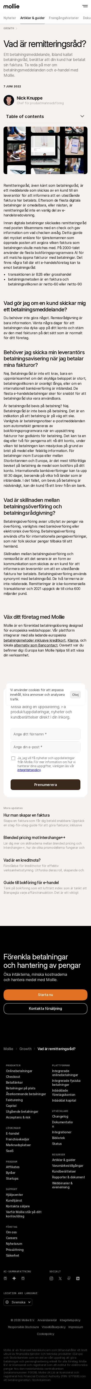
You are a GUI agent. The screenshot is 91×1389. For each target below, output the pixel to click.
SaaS (9, 1151)
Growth (9, 28)
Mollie (8, 1049)
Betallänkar (14, 1082)
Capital (11, 1106)
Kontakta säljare (18, 1206)
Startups (12, 1178)
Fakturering (14, 1100)
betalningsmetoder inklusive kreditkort (35, 640)
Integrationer (61, 1132)
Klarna (73, 640)
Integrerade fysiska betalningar (66, 1082)
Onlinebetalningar (19, 1071)
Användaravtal (47, 1320)
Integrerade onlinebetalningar (65, 1073)
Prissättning (15, 1249)
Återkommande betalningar (26, 1094)
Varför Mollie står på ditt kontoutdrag (24, 1214)
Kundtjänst (14, 1200)
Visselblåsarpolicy (53, 1327)
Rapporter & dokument (68, 1177)
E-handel (12, 1133)
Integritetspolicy (70, 1320)
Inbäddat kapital (64, 1100)
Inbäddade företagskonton (63, 1092)
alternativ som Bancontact (35, 645)
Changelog (60, 1116)
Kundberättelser (64, 1171)
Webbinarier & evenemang (62, 1185)
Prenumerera (45, 784)
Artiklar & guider (63, 1160)
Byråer (10, 1173)
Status (57, 1143)
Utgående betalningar (22, 1111)
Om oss (11, 1232)
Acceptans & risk (18, 1117)
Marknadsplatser (18, 1145)
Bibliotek (58, 1138)
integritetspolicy (29, 770)
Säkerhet (12, 1255)
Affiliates (13, 1167)
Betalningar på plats (20, 1088)
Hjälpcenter (14, 1194)
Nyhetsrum (14, 1244)
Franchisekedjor (17, 1139)
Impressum (75, 1327)
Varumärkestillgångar (67, 1165)
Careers (11, 1238)
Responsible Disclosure (23, 1327)
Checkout (13, 1077)
